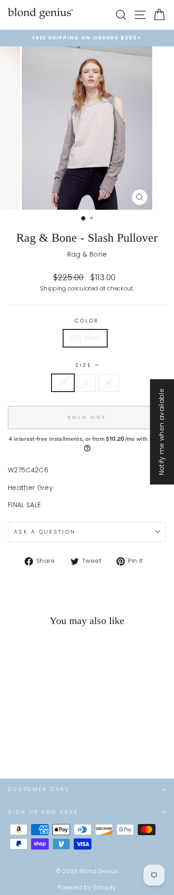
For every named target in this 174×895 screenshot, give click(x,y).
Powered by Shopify (87, 887)
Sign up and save (43, 812)
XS (63, 382)
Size (87, 365)
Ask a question (45, 531)
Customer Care (39, 789)
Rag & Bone (87, 254)
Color (87, 320)
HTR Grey (85, 338)
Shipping (53, 288)
